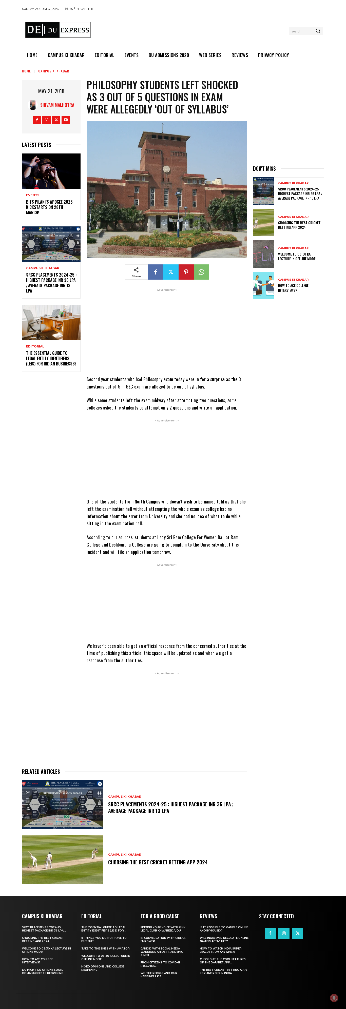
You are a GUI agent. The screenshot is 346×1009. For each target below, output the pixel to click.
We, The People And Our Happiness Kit (159, 975)
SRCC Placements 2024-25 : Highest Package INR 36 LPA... (44, 929)
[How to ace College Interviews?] (263, 285)
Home (26, 70)
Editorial (35, 346)
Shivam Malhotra (57, 105)
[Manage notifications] (334, 998)
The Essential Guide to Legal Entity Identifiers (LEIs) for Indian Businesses (51, 358)
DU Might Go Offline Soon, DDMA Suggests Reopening (42, 971)
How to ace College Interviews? (293, 288)
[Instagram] (46, 120)
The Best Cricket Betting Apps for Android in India (223, 971)
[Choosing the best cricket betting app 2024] (62, 859)
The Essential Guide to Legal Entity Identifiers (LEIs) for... (103, 929)
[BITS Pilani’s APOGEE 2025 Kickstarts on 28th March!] (51, 171)
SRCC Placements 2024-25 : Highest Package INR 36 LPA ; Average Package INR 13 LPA (51, 283)
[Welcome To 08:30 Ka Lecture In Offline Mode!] (263, 254)
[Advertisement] (191, 30)
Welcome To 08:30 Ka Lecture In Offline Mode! (297, 256)
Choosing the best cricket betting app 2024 (158, 862)
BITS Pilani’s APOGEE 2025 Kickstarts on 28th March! (49, 207)
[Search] (318, 31)
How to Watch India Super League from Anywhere (221, 950)
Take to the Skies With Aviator (105, 948)
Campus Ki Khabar (53, 70)
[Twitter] (56, 120)
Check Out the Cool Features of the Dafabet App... (223, 961)
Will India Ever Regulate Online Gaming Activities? (224, 939)
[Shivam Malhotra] (34, 105)
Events (32, 195)
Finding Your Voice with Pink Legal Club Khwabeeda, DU (163, 929)
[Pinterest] (186, 272)
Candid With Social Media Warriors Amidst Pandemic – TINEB (163, 952)
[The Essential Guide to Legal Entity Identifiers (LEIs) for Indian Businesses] (51, 322)
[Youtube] (66, 120)
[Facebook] (37, 120)
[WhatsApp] (201, 272)
